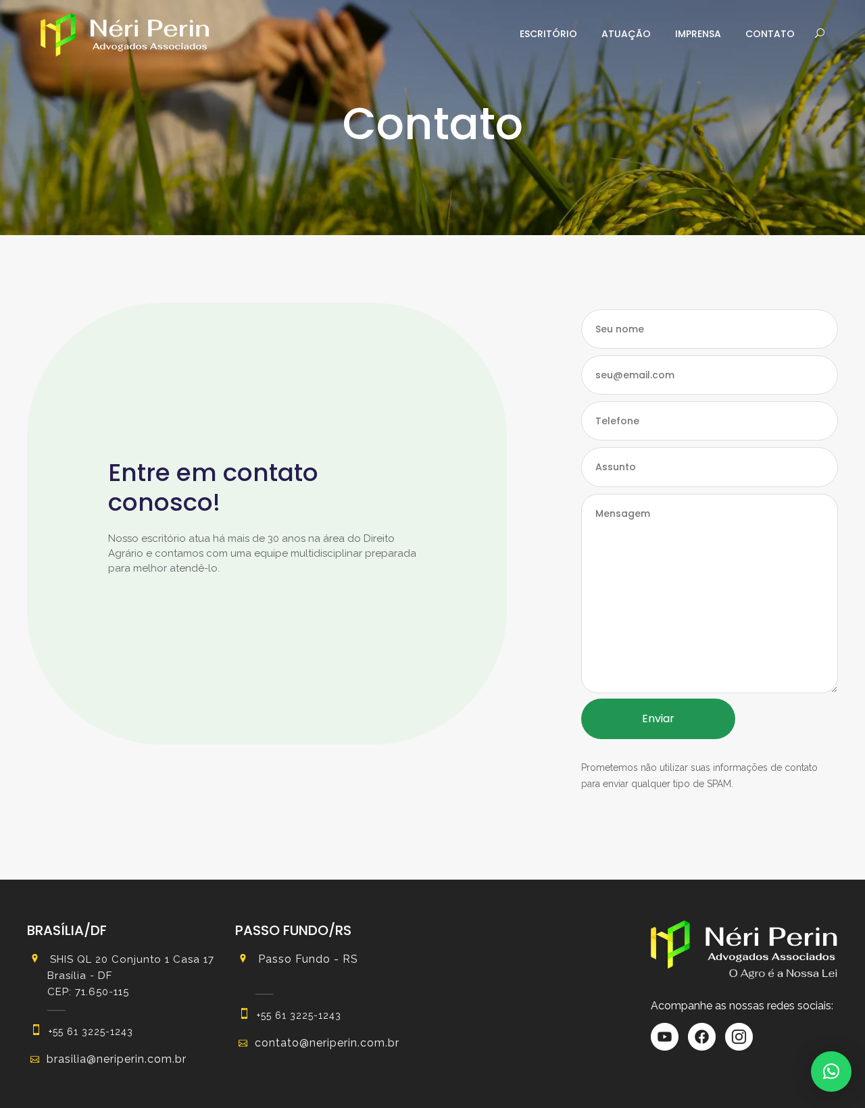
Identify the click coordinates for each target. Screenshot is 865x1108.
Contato (770, 34)
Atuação (626, 34)
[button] (831, 1071)
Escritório (548, 34)
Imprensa (698, 34)
